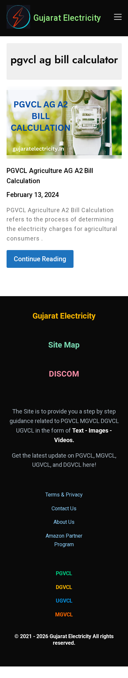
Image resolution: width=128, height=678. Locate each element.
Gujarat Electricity (67, 18)
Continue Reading (40, 259)
